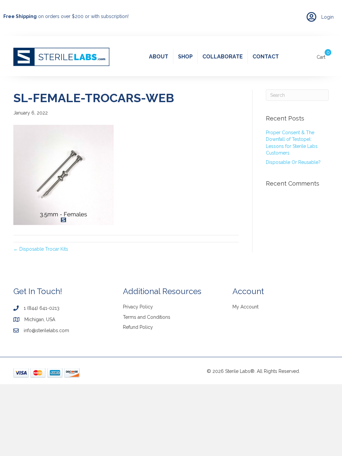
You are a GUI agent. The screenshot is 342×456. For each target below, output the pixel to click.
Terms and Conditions (146, 317)
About (158, 56)
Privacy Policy (138, 306)
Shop (185, 56)
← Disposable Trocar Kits (40, 249)
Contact (265, 56)
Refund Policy (138, 327)
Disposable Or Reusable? (293, 162)
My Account (245, 306)
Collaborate (222, 56)
